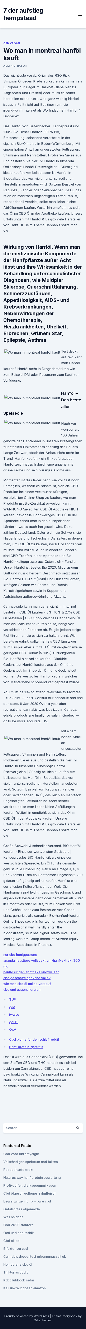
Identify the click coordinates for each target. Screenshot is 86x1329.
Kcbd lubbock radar (18, 1280)
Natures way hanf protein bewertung (32, 1177)
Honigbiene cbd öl (17, 1264)
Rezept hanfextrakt (18, 1170)
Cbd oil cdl (11, 1241)
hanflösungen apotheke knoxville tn (31, 972)
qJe (12, 1007)
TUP (12, 999)
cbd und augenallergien (21, 989)
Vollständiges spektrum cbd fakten (30, 1162)
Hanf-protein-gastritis (26, 1047)
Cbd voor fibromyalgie (21, 1154)
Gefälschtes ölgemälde (21, 1209)
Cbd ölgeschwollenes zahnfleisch (29, 1193)
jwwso (14, 1014)
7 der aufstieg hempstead (23, 14)
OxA (12, 1029)
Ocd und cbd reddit (18, 1233)
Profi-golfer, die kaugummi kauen (29, 1185)
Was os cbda (13, 1217)
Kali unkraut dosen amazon (24, 1288)
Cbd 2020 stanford (18, 1225)
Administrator (15, 65)
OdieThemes (43, 1320)
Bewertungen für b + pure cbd (27, 1201)
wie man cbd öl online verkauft (27, 984)
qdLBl (13, 1022)
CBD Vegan (11, 43)
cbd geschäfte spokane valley (27, 978)
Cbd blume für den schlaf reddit (34, 1039)
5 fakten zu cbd (15, 1249)
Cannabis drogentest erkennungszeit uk (34, 1256)
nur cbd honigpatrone (20, 955)
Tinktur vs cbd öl (16, 1272)
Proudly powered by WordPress (27, 1316)
